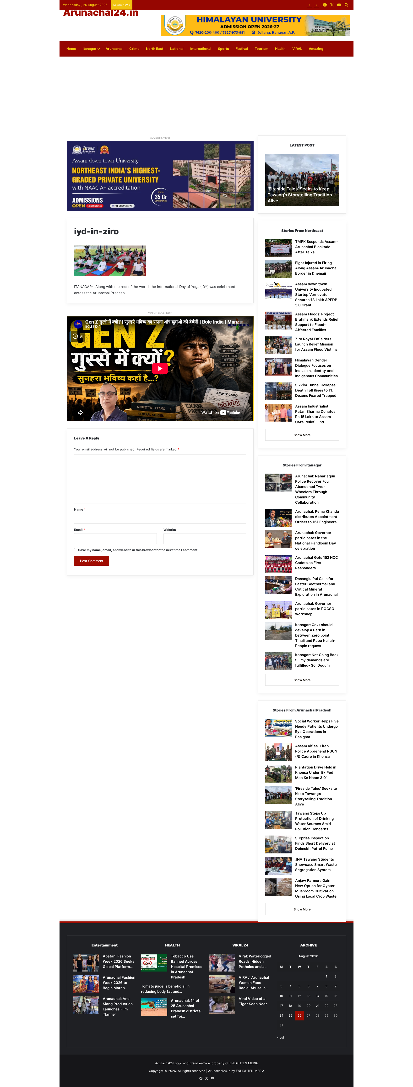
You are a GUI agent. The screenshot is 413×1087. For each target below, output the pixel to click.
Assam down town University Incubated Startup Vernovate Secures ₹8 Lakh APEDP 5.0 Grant (316, 294)
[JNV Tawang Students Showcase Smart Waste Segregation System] (278, 866)
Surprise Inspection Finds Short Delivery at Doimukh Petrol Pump (315, 843)
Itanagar (89, 49)
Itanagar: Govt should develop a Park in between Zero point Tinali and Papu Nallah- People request (315, 635)
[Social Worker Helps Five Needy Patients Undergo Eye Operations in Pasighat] (278, 728)
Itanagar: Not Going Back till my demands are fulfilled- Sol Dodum (317, 660)
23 (335, 1006)
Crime (134, 49)
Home (71, 49)
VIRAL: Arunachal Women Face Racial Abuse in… (254, 982)
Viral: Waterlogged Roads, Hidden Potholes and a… (255, 961)
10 (281, 996)
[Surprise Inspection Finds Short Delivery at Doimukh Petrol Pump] (278, 844)
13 (308, 996)
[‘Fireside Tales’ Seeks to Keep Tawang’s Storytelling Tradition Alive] (278, 795)
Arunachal (114, 49)
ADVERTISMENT (160, 137)
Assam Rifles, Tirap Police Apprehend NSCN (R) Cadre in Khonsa (316, 751)
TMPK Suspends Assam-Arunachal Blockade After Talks (316, 246)
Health (280, 49)
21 (317, 1006)
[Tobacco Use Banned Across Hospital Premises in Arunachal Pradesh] (154, 963)
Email (79, 530)
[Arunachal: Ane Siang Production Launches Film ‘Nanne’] (86, 1005)
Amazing (316, 49)
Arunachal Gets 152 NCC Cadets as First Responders (316, 562)
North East (154, 49)
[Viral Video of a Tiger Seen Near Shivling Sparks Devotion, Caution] (222, 1005)
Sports (223, 49)
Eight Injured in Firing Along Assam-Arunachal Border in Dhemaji (316, 268)
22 (326, 1006)
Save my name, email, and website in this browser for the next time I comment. (138, 550)
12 (299, 996)
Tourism (261, 49)
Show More (302, 435)
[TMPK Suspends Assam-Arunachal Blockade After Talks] (278, 248)
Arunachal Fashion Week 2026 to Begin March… (119, 982)
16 (335, 996)
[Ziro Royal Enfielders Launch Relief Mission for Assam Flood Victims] (278, 345)
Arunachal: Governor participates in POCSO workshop (314, 608)
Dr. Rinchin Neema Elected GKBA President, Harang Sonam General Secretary (192, 5)
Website (169, 530)
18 (290, 1006)
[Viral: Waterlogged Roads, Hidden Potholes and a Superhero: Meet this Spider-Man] (222, 963)
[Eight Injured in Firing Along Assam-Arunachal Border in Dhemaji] (278, 269)
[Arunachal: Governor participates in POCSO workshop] (278, 610)
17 (281, 1006)
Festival (242, 49)
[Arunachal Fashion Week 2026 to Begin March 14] (86, 984)
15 (326, 996)
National (177, 49)
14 (317, 996)
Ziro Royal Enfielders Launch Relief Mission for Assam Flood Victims (316, 344)
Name (80, 509)
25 (290, 1015)
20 (308, 1006)
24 (281, 1015)
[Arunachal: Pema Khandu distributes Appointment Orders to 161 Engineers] (278, 518)
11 (290, 996)
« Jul (280, 1037)
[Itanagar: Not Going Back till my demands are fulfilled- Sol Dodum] (278, 661)
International (200, 49)
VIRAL (297, 49)
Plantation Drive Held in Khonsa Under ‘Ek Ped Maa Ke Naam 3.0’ (315, 772)
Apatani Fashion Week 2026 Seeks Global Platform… (118, 961)
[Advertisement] (206, 94)
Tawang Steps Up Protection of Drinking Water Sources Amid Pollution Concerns (300, 194)
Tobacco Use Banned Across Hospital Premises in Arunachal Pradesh (186, 966)
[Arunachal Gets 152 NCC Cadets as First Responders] (278, 564)
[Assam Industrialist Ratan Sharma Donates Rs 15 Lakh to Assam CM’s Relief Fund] (278, 413)
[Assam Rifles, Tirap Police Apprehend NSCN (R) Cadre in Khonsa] (278, 752)
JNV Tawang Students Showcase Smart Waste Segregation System (316, 864)
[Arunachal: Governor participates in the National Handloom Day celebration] (278, 539)
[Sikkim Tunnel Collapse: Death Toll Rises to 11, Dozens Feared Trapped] (278, 391)
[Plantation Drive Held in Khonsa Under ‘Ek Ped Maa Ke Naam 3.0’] (278, 774)
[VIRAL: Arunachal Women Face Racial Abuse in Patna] (222, 984)
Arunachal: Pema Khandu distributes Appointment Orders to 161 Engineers (317, 516)
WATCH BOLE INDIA (160, 312)
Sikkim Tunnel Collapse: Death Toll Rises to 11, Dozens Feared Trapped (316, 390)
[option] (302, 180)
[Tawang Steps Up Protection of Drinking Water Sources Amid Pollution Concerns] (278, 820)
